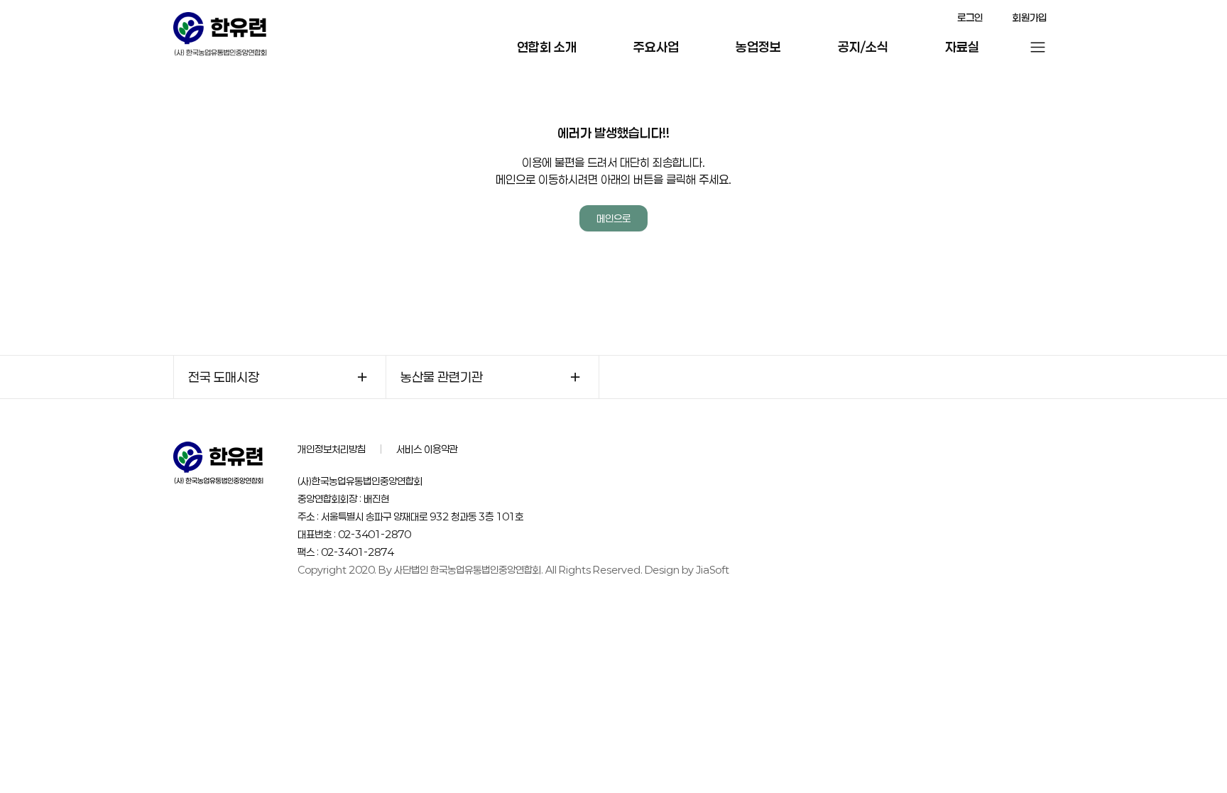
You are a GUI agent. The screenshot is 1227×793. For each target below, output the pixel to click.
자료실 (962, 47)
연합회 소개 (547, 47)
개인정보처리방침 (332, 449)
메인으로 (613, 218)
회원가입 (1030, 17)
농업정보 (758, 47)
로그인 (970, 17)
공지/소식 (863, 47)
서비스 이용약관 (427, 449)
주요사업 (656, 47)
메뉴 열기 (1038, 47)
